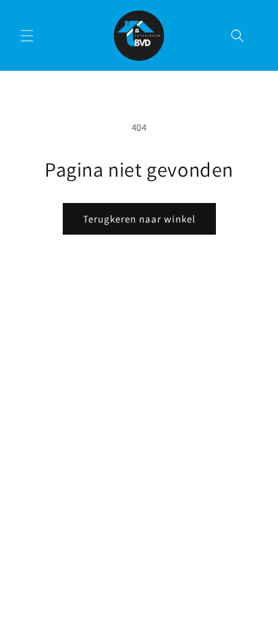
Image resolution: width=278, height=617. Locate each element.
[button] (27, 36)
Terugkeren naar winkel (139, 218)
